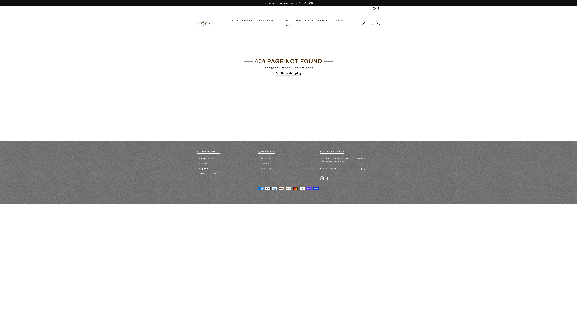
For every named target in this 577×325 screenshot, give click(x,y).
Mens (270, 20)
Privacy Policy (206, 159)
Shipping (203, 169)
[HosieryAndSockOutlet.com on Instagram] (322, 178)
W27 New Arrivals (242, 20)
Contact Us (266, 169)
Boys (289, 20)
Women (260, 20)
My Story (265, 164)
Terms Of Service (207, 174)
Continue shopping (288, 73)
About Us (265, 159)
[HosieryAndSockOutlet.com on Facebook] (328, 178)
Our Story (339, 20)
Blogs (288, 26)
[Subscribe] (363, 169)
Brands (309, 20)
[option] (260, 3)
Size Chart (323, 20)
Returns (203, 164)
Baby (298, 20)
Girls (280, 20)
